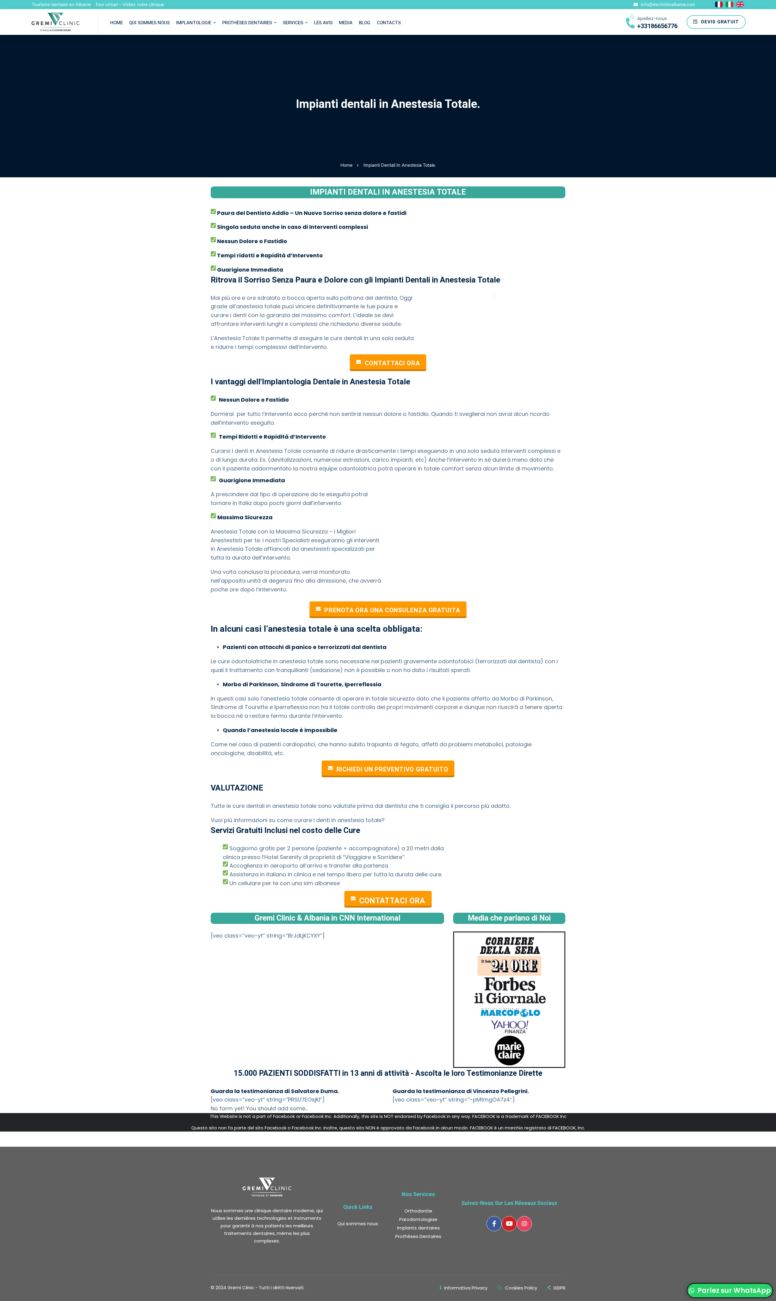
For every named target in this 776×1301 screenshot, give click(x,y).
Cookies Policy (521, 1288)
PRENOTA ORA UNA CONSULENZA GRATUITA (392, 610)
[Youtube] (509, 1223)
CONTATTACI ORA (392, 363)
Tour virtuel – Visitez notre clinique (129, 5)
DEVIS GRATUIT (719, 21)
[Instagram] (524, 1223)
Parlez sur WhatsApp (733, 1290)
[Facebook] (494, 1223)
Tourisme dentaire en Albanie (61, 5)
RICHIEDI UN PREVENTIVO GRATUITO (392, 769)
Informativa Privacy (465, 1288)
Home (346, 165)
